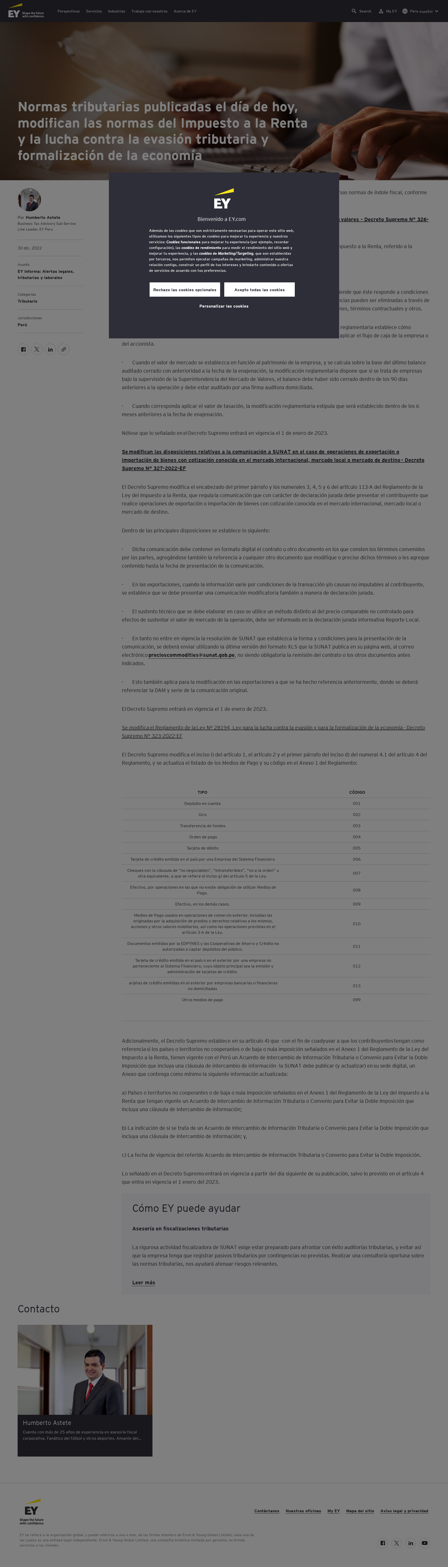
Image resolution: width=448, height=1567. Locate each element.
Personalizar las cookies (224, 306)
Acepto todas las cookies (259, 289)
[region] (224, 255)
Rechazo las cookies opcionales (184, 289)
